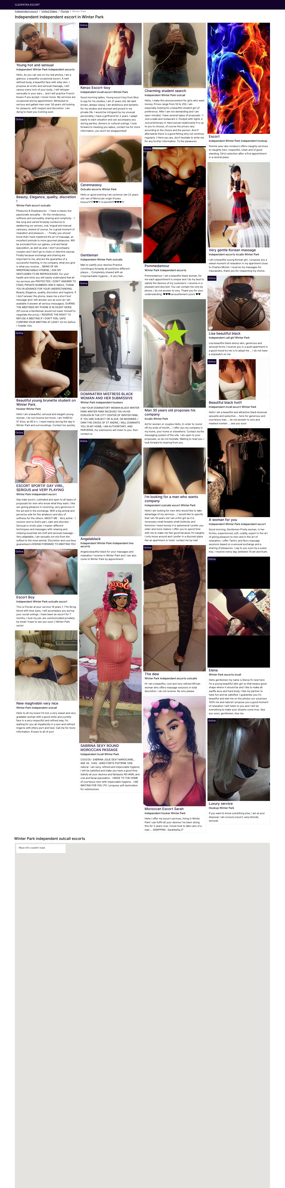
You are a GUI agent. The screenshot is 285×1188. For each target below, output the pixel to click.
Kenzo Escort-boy (95, 88)
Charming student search (165, 91)
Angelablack (90, 539)
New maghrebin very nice (37, 703)
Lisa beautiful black (225, 333)
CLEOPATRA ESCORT (27, 4)
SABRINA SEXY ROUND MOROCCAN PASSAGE (99, 748)
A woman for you (223, 520)
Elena (213, 670)
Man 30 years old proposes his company (170, 412)
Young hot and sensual (35, 65)
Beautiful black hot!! (225, 402)
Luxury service (221, 803)
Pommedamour (157, 266)
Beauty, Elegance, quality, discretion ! (46, 199)
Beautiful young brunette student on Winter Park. (46, 402)
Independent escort (26, 11)
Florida (65, 11)
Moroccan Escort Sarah (164, 809)
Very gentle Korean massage (232, 250)
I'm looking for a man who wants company (171, 499)
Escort (214, 136)
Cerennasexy (91, 185)
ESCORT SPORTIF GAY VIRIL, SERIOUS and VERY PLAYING (40, 488)
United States (49, 11)
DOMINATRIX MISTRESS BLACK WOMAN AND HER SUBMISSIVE (106, 396)
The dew (152, 674)
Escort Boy (25, 597)
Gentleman (89, 255)
